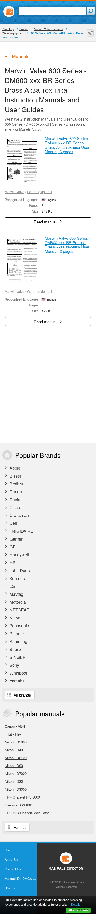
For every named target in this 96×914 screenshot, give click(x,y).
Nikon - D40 (14, 749)
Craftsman (18, 515)
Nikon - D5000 (16, 741)
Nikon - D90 (14, 765)
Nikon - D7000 (16, 773)
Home (9, 850)
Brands (10, 888)
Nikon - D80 (14, 781)
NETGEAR (19, 610)
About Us (11, 859)
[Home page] (9, 11)
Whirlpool (17, 673)
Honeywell (18, 554)
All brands (21, 695)
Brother (15, 484)
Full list (19, 827)
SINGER (17, 657)
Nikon (14, 618)
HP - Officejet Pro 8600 (22, 797)
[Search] (91, 11)
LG (11, 586)
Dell (12, 523)
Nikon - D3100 (16, 757)
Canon (15, 491)
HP (11, 562)
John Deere (19, 570)
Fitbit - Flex (13, 734)
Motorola (17, 602)
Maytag (15, 594)
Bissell (15, 476)
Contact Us (13, 869)
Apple (14, 468)
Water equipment (39, 191)
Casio (14, 499)
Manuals (19, 56)
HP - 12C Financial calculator (27, 812)
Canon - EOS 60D (18, 805)
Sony (13, 665)
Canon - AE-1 (15, 726)
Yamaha (16, 681)
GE (12, 547)
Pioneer (16, 633)
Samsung (17, 641)
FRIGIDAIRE (20, 531)
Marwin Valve (14, 191)
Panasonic (18, 625)
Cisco (14, 507)
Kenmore (17, 578)
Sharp (14, 649)
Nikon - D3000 (16, 789)
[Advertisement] (48, 388)
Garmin (15, 539)
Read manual (46, 222)
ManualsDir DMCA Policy (21, 878)
